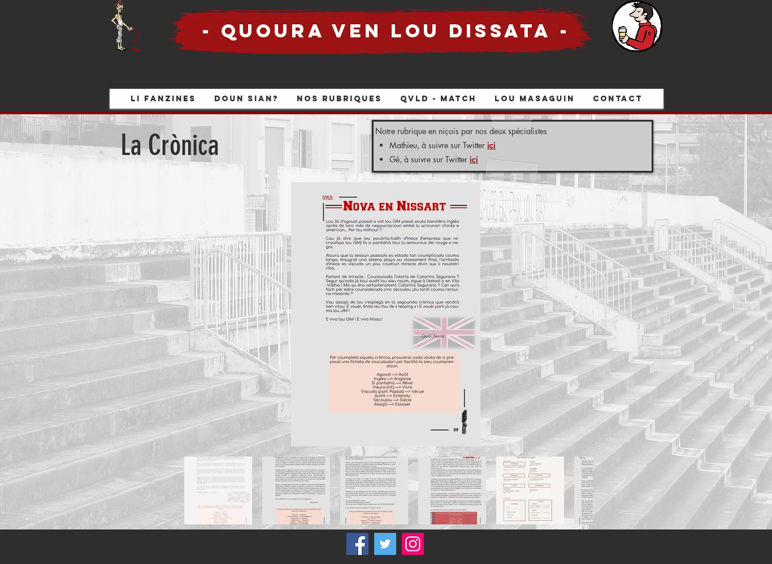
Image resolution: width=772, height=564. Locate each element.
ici (491, 145)
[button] (339, 98)
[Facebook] (357, 544)
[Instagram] (413, 544)
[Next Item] (573, 314)
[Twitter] (385, 544)
